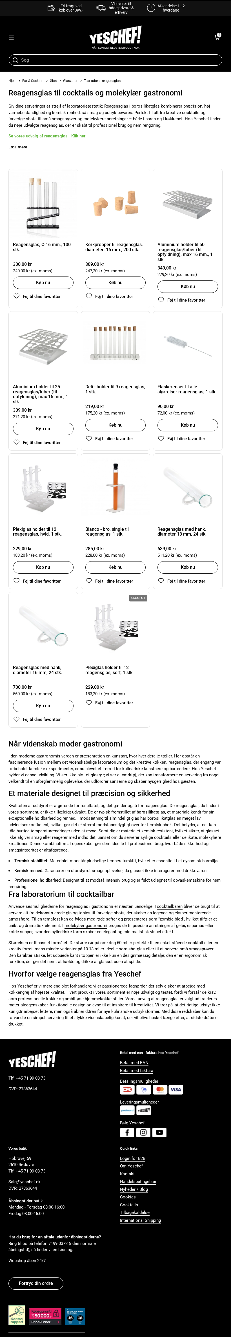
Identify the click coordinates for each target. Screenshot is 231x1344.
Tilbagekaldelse (135, 1212)
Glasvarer (70, 81)
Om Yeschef (131, 1166)
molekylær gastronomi (86, 925)
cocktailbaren (170, 906)
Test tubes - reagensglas (102, 81)
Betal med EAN (134, 1062)
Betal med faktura (136, 1070)
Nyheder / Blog (134, 1189)
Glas (53, 81)
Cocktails (129, 1204)
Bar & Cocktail (33, 81)
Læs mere (17, 147)
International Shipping (140, 1220)
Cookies (128, 1197)
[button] (217, 37)
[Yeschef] (115, 37)
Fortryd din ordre (36, 1283)
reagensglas (179, 762)
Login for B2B (132, 1158)
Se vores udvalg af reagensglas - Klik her (46, 136)
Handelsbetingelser (138, 1181)
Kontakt (127, 1173)
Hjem (12, 81)
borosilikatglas (151, 812)
